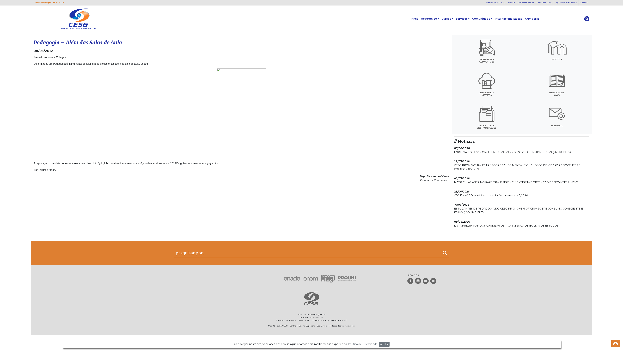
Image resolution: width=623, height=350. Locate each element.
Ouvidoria (532, 18)
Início (414, 18)
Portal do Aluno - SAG (495, 2)
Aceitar (384, 344)
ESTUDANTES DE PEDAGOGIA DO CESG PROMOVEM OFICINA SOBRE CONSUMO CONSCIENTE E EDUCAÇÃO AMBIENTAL (518, 208)
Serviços (462, 18)
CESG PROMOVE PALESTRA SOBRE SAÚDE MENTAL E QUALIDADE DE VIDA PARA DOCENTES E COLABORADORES (517, 165)
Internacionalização (508, 18)
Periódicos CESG (544, 2)
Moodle (511, 2)
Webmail (584, 2)
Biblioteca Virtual (526, 2)
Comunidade (481, 18)
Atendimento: (49, 2)
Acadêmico (429, 18)
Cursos (446, 18)
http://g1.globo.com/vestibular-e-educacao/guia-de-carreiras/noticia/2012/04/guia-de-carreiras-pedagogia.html (155, 163)
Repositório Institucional (566, 2)
